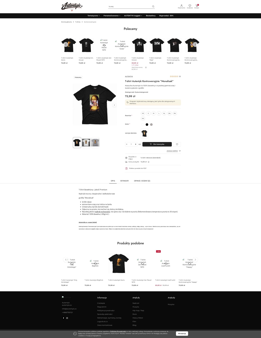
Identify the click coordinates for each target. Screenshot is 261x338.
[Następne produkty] (195, 44)
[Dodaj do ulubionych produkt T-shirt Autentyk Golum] (126, 37)
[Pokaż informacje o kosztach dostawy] (148, 162)
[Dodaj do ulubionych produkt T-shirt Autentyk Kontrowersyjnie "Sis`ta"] (197, 37)
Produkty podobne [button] (130, 243)
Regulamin (101, 307)
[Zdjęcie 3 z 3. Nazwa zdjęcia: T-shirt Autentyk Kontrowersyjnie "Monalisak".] (95, 142)
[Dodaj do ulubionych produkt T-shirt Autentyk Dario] (103, 251)
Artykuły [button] (136, 297)
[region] (144, 133)
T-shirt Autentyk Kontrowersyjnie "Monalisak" (173, 59)
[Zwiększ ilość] (135, 144)
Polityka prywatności (105, 310)
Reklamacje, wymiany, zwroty (109, 318)
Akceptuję (182, 333)
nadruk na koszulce (102, 212)
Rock (135, 314)
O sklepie (101, 303)
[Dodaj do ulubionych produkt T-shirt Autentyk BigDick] (79, 251)
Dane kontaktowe (104, 325)
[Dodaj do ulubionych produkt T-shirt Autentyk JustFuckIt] (150, 251)
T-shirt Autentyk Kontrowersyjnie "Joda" (102, 59)
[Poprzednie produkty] (65, 44)
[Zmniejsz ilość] (126, 144)
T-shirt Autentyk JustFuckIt (142, 280)
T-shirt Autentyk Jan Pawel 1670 (86, 59)
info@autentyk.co (69, 309)
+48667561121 (67, 312)
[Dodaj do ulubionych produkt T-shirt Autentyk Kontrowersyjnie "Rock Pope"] (162, 37)
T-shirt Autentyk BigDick (70, 280)
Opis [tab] (113, 181)
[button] (114, 105)
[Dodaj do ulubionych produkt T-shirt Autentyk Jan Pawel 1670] (91, 37)
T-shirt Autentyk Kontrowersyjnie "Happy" (164, 281)
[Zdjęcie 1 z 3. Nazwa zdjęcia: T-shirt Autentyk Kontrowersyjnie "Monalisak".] (77, 142)
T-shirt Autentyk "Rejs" (138, 59)
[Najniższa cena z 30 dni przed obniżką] (128, 67)
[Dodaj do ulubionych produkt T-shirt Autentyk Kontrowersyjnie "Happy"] (173, 251)
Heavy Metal (138, 318)
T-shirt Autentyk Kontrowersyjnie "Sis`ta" (191, 59)
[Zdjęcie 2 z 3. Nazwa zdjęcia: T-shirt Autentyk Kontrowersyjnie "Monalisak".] (86, 142)
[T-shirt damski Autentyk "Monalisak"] (144, 133)
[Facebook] (63, 318)
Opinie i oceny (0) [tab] (142, 181)
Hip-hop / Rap (138, 310)
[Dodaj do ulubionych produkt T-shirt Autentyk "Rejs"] (144, 37)
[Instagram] (67, 318)
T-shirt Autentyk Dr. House (68, 59)
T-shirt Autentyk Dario (93, 280)
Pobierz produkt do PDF (138, 168)
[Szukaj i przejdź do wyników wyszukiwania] (153, 6)
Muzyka (136, 307)
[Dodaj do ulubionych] (177, 144)
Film (134, 322)
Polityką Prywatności (118, 331)
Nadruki (136, 303)
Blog (134, 325)
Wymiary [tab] (124, 181)
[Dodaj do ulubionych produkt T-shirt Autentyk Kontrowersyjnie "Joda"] (109, 37)
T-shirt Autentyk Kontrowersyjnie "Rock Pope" (155, 59)
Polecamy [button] (130, 28)
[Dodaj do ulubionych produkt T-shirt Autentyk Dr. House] (74, 37)
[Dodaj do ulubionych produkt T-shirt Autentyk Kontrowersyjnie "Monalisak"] (179, 37)
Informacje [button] (102, 297)
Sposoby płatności (104, 314)
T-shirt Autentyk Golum (120, 59)
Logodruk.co (102, 322)
